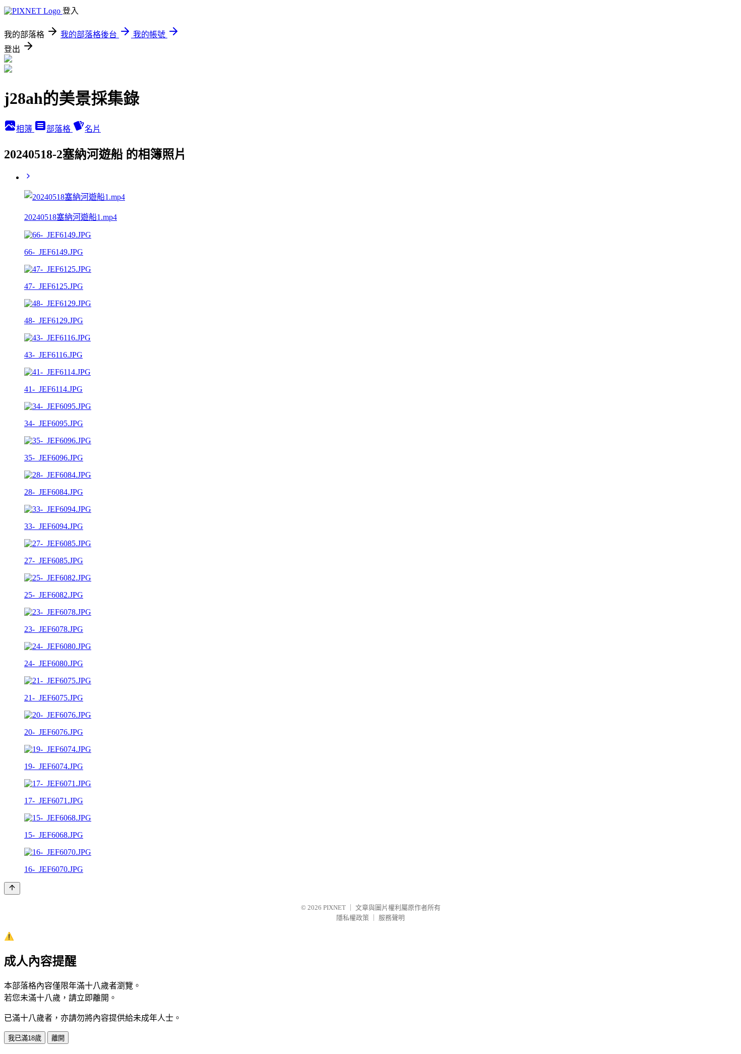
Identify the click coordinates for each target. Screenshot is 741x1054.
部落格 (59, 129)
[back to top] (12, 888)
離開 (58, 1038)
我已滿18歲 (24, 1038)
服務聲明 (392, 917)
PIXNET (334, 907)
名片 (93, 129)
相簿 (25, 129)
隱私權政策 (352, 917)
